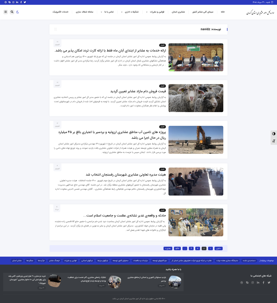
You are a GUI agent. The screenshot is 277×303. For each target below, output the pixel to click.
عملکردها (29, 260)
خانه (223, 12)
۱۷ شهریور (57, 84)
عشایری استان (178, 12)
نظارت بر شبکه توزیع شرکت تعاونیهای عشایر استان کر (192, 260)
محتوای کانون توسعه (120, 260)
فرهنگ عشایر (54, 260)
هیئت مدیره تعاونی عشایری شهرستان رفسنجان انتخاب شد (126, 175)
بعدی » (168, 248)
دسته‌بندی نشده (249, 260)
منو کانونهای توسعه (160, 260)
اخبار (162, 45)
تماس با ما (109, 12)
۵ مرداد (57, 208)
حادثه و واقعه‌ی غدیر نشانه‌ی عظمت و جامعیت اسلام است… (124, 216)
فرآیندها (41, 260)
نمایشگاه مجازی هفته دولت (227, 260)
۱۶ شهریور (57, 125)
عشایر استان (17, 260)
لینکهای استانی (87, 260)
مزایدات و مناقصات (140, 260)
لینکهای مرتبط (102, 260)
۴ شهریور (57, 167)
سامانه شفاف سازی (84, 12)
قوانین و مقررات (157, 12)
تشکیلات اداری (132, 12)
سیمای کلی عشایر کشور (202, 12)
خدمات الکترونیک (60, 12)
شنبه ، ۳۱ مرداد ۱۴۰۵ (262, 2)
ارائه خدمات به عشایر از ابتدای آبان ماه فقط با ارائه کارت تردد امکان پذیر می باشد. (110, 51)
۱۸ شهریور (57, 43)
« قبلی (218, 248)
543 (177, 248)
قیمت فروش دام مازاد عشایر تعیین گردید (138, 91)
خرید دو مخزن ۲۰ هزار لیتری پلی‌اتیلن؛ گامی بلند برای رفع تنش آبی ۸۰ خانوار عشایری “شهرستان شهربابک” (27, 280)
